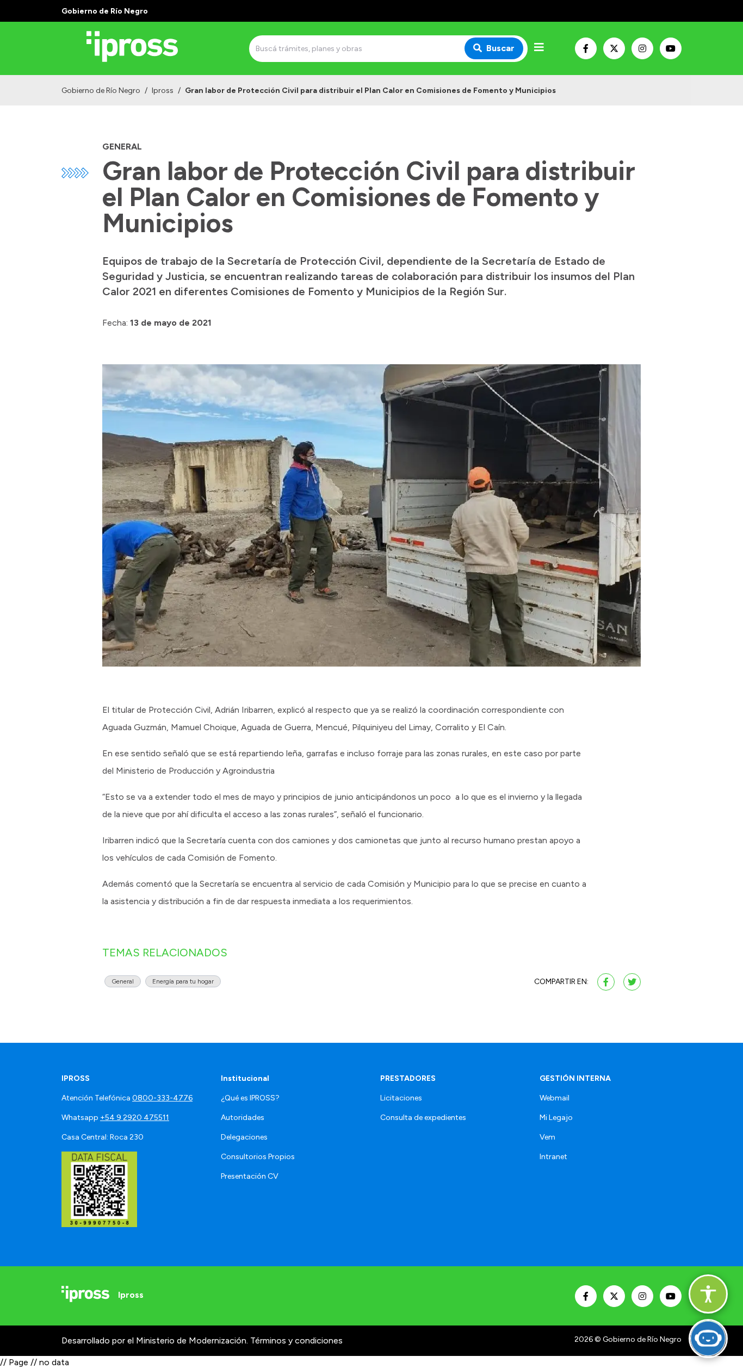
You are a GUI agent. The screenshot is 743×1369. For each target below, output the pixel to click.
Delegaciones (244, 1137)
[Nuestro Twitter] (614, 48)
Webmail (554, 1098)
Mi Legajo (556, 1117)
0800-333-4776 (162, 1098)
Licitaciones (401, 1098)
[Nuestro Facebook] (586, 48)
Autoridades (242, 1117)
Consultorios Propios (258, 1156)
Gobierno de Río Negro (100, 90)
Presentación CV (249, 1176)
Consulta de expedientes (423, 1117)
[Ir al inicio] (139, 48)
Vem (547, 1137)
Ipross (163, 90)
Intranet (553, 1156)
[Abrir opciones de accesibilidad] (708, 1294)
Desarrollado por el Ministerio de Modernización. (154, 1340)
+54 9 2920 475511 (134, 1117)
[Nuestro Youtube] (671, 48)
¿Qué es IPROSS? (250, 1098)
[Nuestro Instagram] (642, 48)
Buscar (500, 48)
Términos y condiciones (296, 1340)
